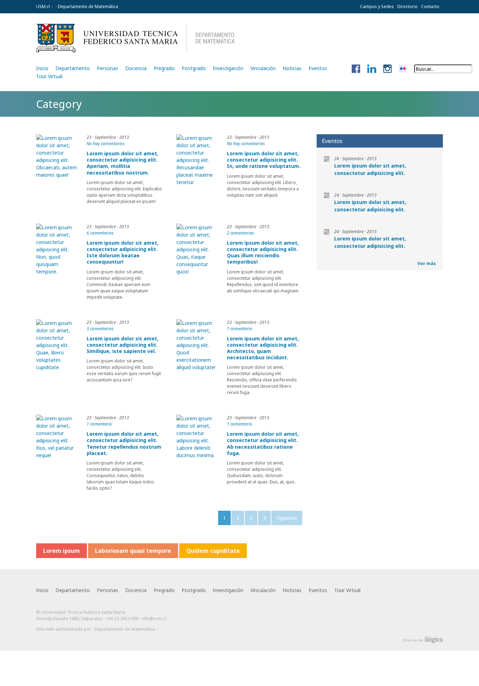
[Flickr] (403, 69)
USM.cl (43, 6)
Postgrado (194, 68)
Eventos (318, 68)
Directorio (407, 6)
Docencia (136, 68)
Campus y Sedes (377, 6)
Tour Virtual (49, 76)
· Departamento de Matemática (86, 6)
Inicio (42, 68)
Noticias (292, 68)
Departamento (72, 68)
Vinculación (263, 68)
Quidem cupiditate (213, 551)
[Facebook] (356, 69)
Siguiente (286, 518)
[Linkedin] (371, 69)
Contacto (430, 6)
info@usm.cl (154, 619)
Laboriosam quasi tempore (133, 551)
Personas (107, 68)
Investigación (228, 68)
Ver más (427, 263)
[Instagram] (387, 69)
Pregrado (164, 68)
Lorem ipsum (61, 551)
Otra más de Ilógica (423, 640)
